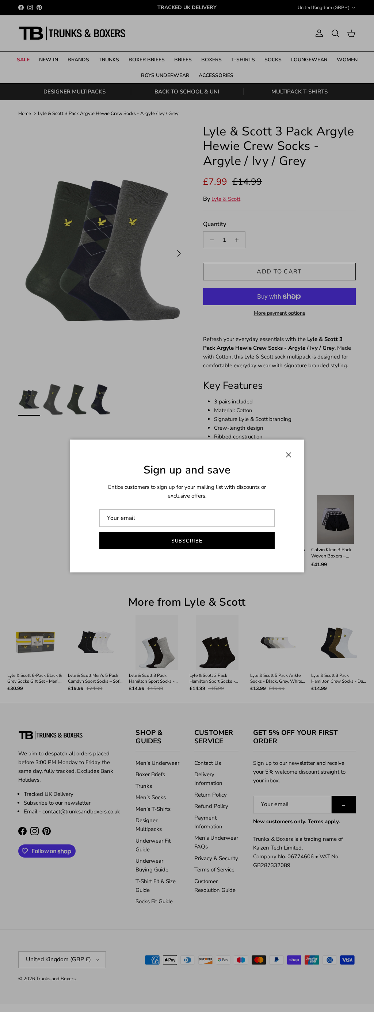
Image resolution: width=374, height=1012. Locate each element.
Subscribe (186, 541)
